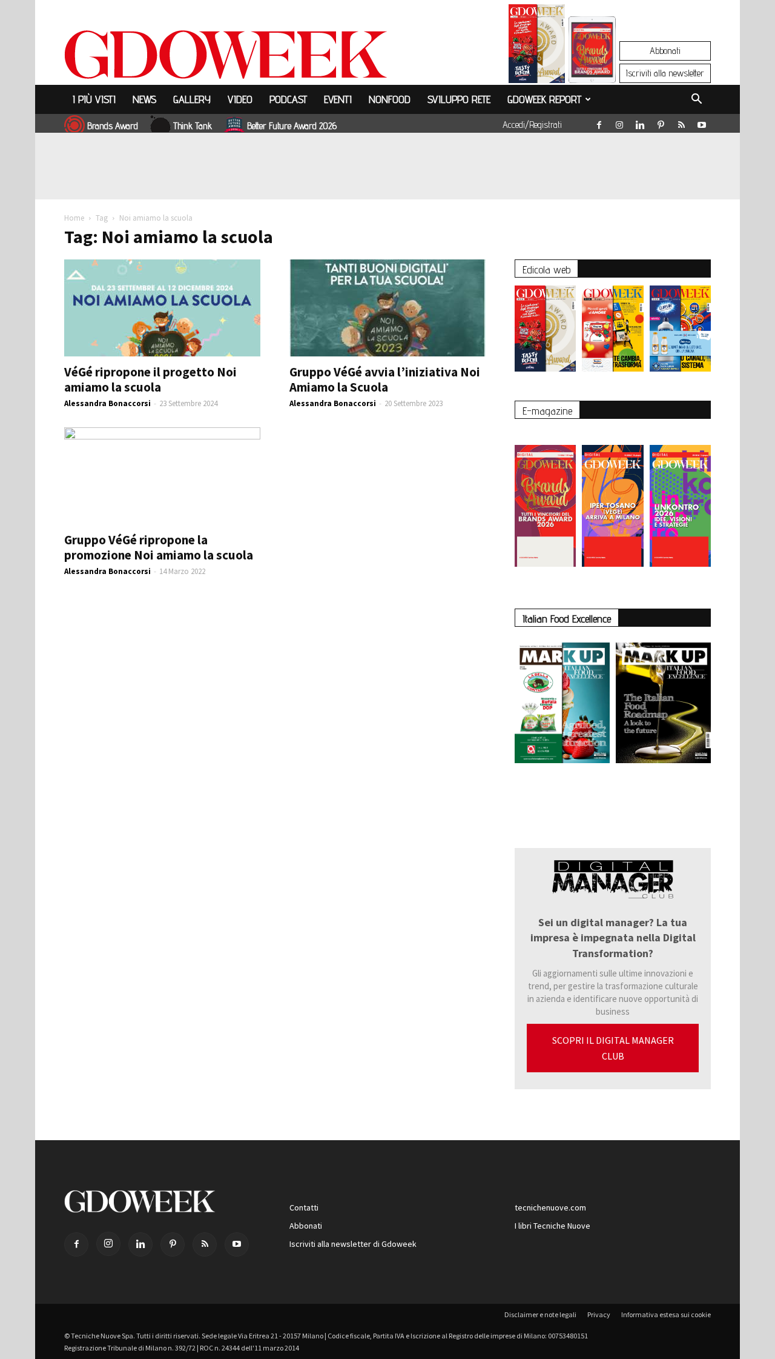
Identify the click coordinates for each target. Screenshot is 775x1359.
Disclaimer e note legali (540, 1314)
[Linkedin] (640, 122)
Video (240, 99)
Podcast (288, 99)
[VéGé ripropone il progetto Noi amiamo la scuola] (162, 307)
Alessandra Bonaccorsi (107, 403)
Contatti (303, 1207)
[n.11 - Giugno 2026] (612, 331)
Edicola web (546, 269)
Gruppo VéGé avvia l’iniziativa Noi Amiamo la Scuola (384, 379)
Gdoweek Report (544, 99)
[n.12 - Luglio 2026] (537, 46)
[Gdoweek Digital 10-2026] (612, 500)
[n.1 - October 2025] (562, 705)
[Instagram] (619, 122)
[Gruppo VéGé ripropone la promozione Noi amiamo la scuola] (162, 475)
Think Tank (192, 126)
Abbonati (665, 50)
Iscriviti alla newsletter (665, 73)
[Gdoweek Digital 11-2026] (592, 66)
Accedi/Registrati (532, 124)
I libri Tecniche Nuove (552, 1225)
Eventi (338, 99)
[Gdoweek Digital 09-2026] (680, 500)
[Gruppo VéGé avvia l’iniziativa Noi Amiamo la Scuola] (387, 307)
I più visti (94, 99)
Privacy (598, 1314)
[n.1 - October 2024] (663, 705)
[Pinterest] (660, 122)
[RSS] (681, 122)
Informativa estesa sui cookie (666, 1314)
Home (74, 218)
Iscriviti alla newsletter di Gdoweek (353, 1243)
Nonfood (390, 99)
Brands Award (112, 126)
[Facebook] (599, 122)
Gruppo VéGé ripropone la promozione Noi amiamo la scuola (158, 547)
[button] (696, 100)
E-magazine (547, 410)
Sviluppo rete (458, 99)
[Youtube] (702, 122)
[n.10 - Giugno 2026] (680, 331)
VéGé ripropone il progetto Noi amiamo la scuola (150, 379)
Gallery (192, 99)
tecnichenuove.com (550, 1207)
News (144, 99)
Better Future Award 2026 (292, 126)
